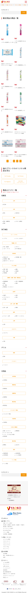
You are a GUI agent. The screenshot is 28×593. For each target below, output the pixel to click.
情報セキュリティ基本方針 (9, 573)
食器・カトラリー (7, 430)
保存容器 (5, 436)
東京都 (4, 526)
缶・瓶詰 (5, 285)
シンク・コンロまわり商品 (8, 434)
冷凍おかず (5, 257)
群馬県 (9, 524)
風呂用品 (5, 405)
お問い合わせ (6, 566)
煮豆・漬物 (5, 271)
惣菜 (4, 356)
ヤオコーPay (6, 546)
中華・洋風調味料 (19, 281)
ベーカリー (5, 364)
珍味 (16, 297)
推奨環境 (5, 570)
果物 (4, 223)
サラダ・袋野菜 (19, 221)
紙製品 (4, 444)
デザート (17, 246)
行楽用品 (5, 422)
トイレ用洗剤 (18, 455)
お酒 (4, 324)
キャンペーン (6, 548)
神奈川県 (10, 526)
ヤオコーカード (6, 541)
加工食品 (4, 229)
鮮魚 (4, 212)
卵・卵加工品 (18, 248)
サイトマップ (6, 564)
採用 (4, 557)
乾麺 (16, 307)
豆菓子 (4, 295)
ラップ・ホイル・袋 (7, 432)
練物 (16, 269)
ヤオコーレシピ (6, 543)
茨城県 (17, 524)
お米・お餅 (5, 307)
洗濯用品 (5, 397)
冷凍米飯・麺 (18, 257)
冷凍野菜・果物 (6, 258)
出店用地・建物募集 (7, 534)
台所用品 (5, 380)
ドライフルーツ (6, 297)
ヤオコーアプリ (6, 544)
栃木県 (13, 524)
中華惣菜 (5, 272)
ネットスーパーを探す (8, 528)
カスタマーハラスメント (8, 575)
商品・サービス (9, 4)
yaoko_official (17, 588)
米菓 (16, 295)
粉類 (4, 283)
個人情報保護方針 (7, 571)
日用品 (24, 4)
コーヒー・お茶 (6, 315)
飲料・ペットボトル (20, 315)
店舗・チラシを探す (7, 523)
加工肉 (4, 204)
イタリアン (5, 332)
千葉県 (22, 524)
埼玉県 (4, 524)
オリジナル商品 (6, 539)
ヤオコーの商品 (18, 4)
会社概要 (5, 553)
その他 (4, 299)
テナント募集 (6, 532)
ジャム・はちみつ (19, 238)
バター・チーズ (6, 248)
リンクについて (6, 568)
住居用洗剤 (18, 453)
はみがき (17, 444)
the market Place (7, 530)
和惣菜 (17, 271)
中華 (4, 341)
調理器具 (17, 430)
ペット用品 (5, 463)
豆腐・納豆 (5, 269)
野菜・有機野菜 (6, 221)
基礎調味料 (5, 281)
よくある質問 (6, 562)
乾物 (16, 283)
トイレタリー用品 (7, 413)
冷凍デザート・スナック (8, 260)
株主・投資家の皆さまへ (8, 555)
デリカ (3, 347)
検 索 (24, 12)
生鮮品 (3, 195)
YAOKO (10, 588)
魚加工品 (17, 212)
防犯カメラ (5, 577)
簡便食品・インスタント (8, 286)
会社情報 (5, 551)
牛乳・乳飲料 (6, 246)
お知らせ (5, 518)
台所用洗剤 (5, 455)
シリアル (5, 238)
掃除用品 (5, 388)
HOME (2, 4)
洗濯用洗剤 (5, 453)
